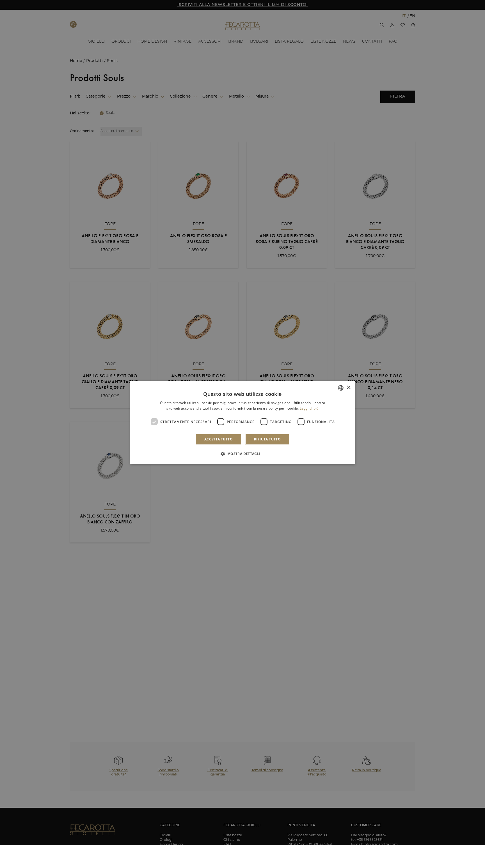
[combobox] (341, 388)
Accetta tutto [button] (218, 439)
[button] (242, 453)
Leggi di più (309, 408)
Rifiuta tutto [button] (267, 439)
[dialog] (242, 422)
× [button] (348, 387)
